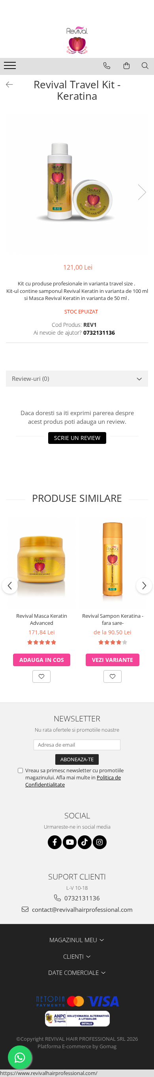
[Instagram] (100, 842)
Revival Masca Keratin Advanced (41, 619)
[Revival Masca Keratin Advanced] (41, 563)
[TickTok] (85, 842)
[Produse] (11, 68)
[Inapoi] (6, 84)
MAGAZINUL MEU (74, 940)
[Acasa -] (77, 40)
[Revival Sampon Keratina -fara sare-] (112, 563)
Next (141, 192)
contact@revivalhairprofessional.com (81, 909)
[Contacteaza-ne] (107, 66)
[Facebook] (55, 842)
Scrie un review (77, 438)
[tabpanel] (77, 184)
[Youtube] (70, 842)
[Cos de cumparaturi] (126, 66)
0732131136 (81, 898)
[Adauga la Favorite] (41, 676)
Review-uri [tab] (30, 378)
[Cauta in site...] (145, 66)
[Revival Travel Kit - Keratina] (77, 184)
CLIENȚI (74, 956)
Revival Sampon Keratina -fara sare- (112, 619)
